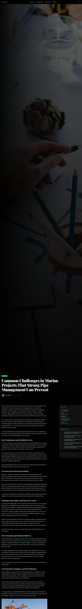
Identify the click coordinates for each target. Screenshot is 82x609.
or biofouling (25, 540)
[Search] (79, 2)
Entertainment (40, 2)
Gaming (31, 2)
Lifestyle (55, 2)
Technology (48, 2)
